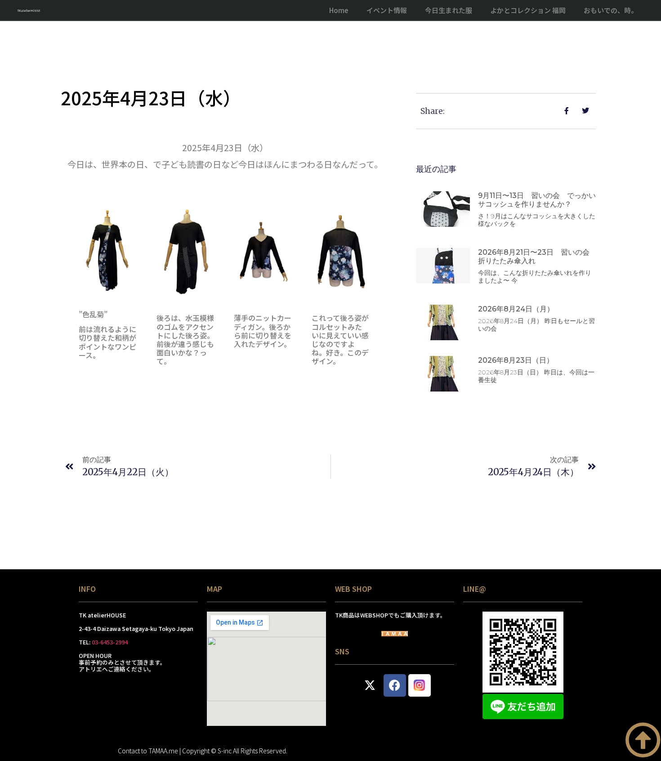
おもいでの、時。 (611, 10)
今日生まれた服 (448, 10)
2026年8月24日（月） (516, 309)
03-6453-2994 (110, 642)
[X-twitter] (370, 685)
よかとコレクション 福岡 (528, 10)
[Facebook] (395, 685)
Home (338, 10)
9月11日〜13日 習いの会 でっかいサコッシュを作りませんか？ (537, 199)
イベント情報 (386, 10)
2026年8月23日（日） (516, 360)
